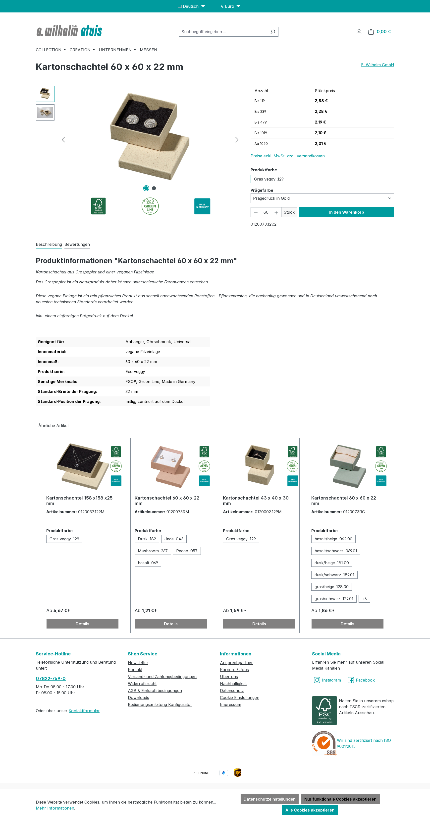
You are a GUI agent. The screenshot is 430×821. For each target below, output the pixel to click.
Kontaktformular (84, 710)
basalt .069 (148, 562)
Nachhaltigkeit (233, 683)
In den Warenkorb (346, 212)
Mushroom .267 (153, 550)
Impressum (230, 704)
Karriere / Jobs (234, 669)
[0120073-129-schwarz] (150, 139)
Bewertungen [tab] (77, 244)
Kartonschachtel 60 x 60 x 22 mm (167, 500)
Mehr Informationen (55, 808)
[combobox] (223, 32)
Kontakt (135, 669)
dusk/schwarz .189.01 (334, 574)
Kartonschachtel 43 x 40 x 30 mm (256, 500)
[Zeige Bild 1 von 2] (146, 188)
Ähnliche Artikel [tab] (53, 425)
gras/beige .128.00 (332, 586)
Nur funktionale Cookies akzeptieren (340, 799)
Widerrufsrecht (142, 683)
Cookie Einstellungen (239, 697)
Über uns (229, 676)
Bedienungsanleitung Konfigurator (160, 704)
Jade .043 (173, 538)
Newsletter (138, 662)
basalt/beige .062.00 (333, 538)
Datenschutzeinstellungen (270, 799)
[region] (138, 139)
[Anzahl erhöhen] (276, 212)
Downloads (138, 697)
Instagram (331, 680)
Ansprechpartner (236, 662)
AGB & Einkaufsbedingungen (155, 690)
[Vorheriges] (63, 139)
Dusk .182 (147, 538)
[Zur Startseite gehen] (70, 30)
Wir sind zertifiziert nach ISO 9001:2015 (364, 743)
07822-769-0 (51, 678)
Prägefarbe (262, 190)
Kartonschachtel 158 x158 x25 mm (79, 500)
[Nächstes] (237, 139)
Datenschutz (232, 690)
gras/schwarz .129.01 (334, 598)
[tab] (49, 244)
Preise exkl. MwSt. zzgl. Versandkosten (288, 155)
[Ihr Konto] (359, 32)
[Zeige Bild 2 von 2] (154, 188)
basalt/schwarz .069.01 (336, 550)
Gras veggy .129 (269, 179)
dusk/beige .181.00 (332, 562)
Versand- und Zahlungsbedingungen (162, 676)
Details (82, 623)
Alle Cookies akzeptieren (309, 810)
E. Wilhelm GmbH (377, 64)
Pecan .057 (187, 550)
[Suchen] (272, 32)
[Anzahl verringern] (256, 212)
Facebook (365, 680)
